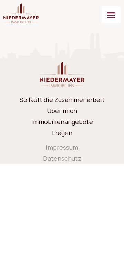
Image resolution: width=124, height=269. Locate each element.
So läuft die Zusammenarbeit (62, 100)
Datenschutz (62, 158)
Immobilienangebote (62, 122)
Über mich (62, 111)
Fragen (62, 133)
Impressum (62, 147)
